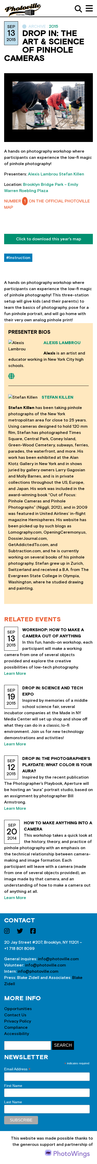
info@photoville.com (58, 959)
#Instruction (18, 258)
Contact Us (15, 1015)
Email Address (17, 1069)
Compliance (16, 1027)
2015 (53, 26)
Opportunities (18, 1009)
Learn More (15, 673)
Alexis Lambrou (43, 174)
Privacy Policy (17, 1021)
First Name (13, 1086)
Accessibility (16, 1034)
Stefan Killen (71, 174)
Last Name (13, 1102)
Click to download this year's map (48, 239)
